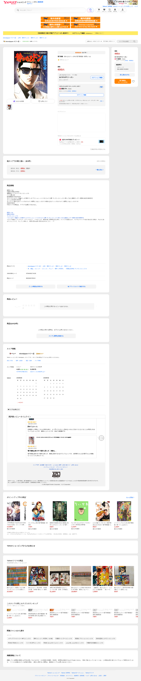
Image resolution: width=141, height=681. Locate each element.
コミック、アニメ (47, 268)
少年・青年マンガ (23, 38)
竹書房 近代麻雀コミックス (95, 643)
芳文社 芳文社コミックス (15, 643)
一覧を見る (99, 169)
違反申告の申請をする (98, 149)
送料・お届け (19, 360)
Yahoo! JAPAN (107, 6)
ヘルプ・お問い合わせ (91, 675)
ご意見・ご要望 (102, 675)
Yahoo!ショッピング (53, 673)
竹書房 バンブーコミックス (64, 638)
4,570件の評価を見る (22, 371)
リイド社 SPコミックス (33, 643)
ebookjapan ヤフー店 (9, 38)
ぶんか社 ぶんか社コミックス (75, 643)
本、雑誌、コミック (34, 268)
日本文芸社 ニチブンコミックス (105, 638)
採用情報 (82, 675)
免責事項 (76, 675)
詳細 (101, 101)
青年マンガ (34, 38)
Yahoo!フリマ (89, 673)
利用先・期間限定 (72, 91)
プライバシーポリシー (40, 675)
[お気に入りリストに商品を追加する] (133, 81)
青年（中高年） (59, 268)
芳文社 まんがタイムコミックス (53, 643)
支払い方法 (10, 360)
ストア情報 (38, 360)
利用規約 (62, 675)
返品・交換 (29, 360)
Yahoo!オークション (78, 673)
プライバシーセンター (53, 675)
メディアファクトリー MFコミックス (19, 638)
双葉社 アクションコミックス (84, 638)
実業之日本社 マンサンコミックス (76, 268)
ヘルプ (136, 6)
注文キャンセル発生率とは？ (37, 371)
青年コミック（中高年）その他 (43, 638)
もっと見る (129, 497)
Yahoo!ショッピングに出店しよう (123, 6)
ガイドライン (69, 675)
